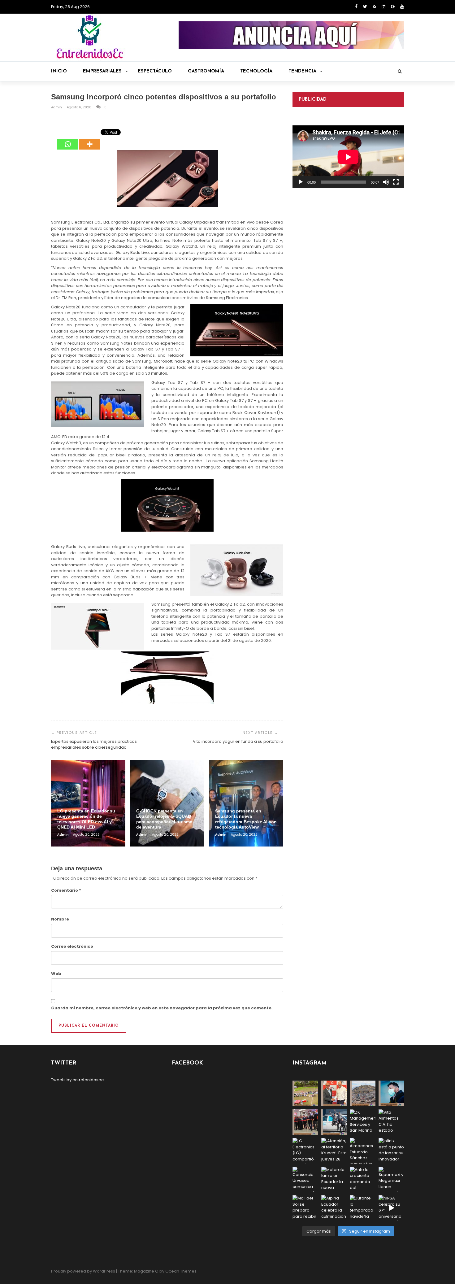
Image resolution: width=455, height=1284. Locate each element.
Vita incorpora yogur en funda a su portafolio (238, 741)
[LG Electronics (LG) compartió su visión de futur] (305, 1151)
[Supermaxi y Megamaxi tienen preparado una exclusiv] (391, 1179)
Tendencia (302, 71)
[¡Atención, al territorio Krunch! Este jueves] (334, 1151)
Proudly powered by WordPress (83, 1271)
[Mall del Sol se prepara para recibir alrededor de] (305, 1208)
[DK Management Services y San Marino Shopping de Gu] (362, 1122)
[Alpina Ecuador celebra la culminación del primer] (334, 1208)
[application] (348, 156)
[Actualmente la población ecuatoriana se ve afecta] (391, 1093)
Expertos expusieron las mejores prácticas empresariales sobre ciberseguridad (94, 744)
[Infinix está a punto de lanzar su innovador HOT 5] (391, 1151)
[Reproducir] (300, 182)
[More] (89, 140)
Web (56, 974)
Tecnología (256, 71)
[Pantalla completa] (396, 182)
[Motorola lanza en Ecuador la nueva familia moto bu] (334, 1179)
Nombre (60, 919)
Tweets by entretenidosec (77, 1080)
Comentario (66, 890)
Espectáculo (155, 71)
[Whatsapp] (67, 140)
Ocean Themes (181, 1271)
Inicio (59, 71)
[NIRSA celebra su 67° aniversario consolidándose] (391, 1208)
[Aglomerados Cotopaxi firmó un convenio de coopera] (334, 1093)
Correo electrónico (72, 946)
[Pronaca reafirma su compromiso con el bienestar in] (305, 1093)
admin (57, 107)
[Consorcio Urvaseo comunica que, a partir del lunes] (305, 1179)
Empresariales (102, 71)
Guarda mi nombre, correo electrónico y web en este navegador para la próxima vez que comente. (162, 1008)
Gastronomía (206, 71)
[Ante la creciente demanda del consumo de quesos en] (362, 1179)
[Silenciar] (386, 182)
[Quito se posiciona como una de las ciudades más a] (362, 1093)
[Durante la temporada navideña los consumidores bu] (362, 1208)
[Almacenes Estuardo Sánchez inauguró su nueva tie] (362, 1151)
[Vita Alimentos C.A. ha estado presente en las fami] (391, 1122)
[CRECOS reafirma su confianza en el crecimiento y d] (305, 1122)
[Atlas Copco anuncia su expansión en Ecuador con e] (334, 1122)
